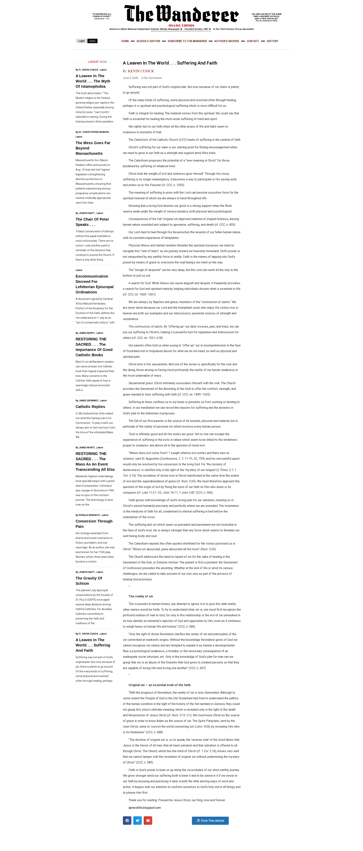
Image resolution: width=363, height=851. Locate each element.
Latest (103, 69)
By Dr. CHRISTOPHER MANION (92, 132)
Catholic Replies (90, 407)
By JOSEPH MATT (85, 213)
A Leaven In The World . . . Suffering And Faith (93, 645)
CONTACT (253, 41)
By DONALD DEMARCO (88, 515)
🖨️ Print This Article (210, 821)
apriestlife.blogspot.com (145, 807)
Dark (92, 40)
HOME (125, 41)
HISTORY (272, 41)
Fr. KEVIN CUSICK (138, 71)
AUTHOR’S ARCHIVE (226, 41)
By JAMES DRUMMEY (87, 400)
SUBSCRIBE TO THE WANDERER (187, 41)
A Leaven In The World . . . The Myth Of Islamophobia (93, 81)
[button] (127, 820)
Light (81, 40)
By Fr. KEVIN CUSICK (87, 69)
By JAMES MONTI (85, 333)
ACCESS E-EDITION (148, 41)
